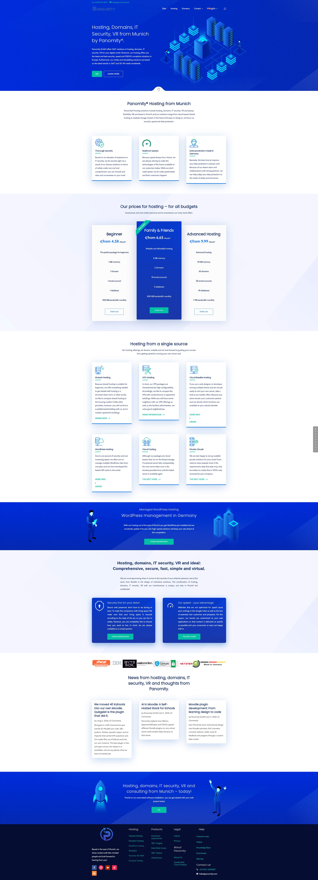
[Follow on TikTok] (114, 867)
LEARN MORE (113, 74)
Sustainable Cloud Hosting (180, 863)
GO (97, 74)
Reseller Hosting (136, 841)
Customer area (202, 836)
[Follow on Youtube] (107, 867)
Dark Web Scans (158, 848)
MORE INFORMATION (158, 541)
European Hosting (136, 861)
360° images (156, 843)
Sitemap (199, 859)
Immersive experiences (156, 837)
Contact (197, 9)
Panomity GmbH (151, 713)
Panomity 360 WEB (136, 856)
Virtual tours (156, 858)
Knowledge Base (203, 847)
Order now (114, 311)
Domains (186, 9)
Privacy (177, 841)
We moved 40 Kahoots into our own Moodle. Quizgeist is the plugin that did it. (109, 710)
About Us (178, 857)
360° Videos (156, 853)
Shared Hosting (136, 836)
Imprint (177, 836)
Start (164, 9)
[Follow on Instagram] (101, 867)
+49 (207, 869)
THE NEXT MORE (149, 479)
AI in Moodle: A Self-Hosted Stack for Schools (158, 706)
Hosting (174, 9)
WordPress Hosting (136, 846)
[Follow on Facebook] (94, 867)
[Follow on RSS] (94, 873)
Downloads (201, 853)
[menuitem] (212, 10)
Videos (199, 842)
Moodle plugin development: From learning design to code (205, 708)
